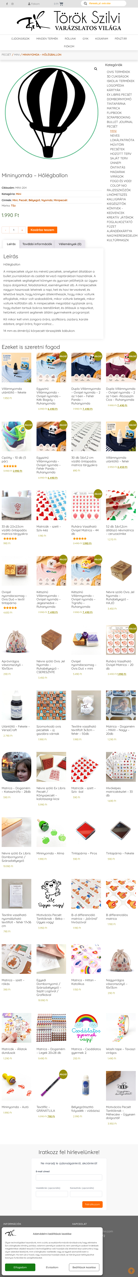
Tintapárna (116, 104)
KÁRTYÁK (113, 90)
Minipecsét (60, 200)
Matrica (113, 108)
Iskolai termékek (120, 81)
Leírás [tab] (11, 244)
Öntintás (117, 167)
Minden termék (47, 38)
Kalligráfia (116, 199)
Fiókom (69, 46)
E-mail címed (42, 1171)
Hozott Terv (120, 154)
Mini (17, 54)
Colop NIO (118, 185)
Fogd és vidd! (120, 181)
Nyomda (47, 200)
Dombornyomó (119, 99)
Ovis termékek (118, 72)
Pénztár (121, 38)
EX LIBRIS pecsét (119, 95)
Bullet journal (120, 122)
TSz (13, 205)
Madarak (117, 172)
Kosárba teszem (42, 230)
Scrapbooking (118, 117)
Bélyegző (34, 200)
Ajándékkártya (119, 231)
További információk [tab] (37, 244)
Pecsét (6, 54)
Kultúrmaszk (118, 240)
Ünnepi (115, 163)
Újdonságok (20, 38)
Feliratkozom (92, 1204)
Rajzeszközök (119, 190)
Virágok (117, 176)
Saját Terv (119, 158)
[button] (96, 69)
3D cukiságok (118, 76)
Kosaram (101, 38)
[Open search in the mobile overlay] (103, 3)
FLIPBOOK (114, 113)
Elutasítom (52, 1267)
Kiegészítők (116, 204)
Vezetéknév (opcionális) (48, 1188)
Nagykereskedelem (122, 236)
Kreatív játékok (120, 217)
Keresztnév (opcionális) (82, 1188)
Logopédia (115, 85)
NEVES (114, 135)
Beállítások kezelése (84, 1267)
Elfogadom (20, 1267)
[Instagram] (12, 4)
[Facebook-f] (7, 4)
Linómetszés (117, 195)
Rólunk (70, 38)
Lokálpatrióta (122, 140)
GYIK (86, 38)
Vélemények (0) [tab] (70, 244)
